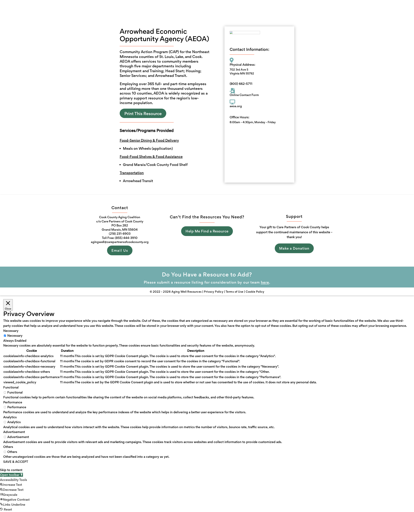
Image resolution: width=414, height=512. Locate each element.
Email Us (119, 250)
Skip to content (11, 470)
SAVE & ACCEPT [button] (15, 462)
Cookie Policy (255, 291)
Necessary (14, 336)
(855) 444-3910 (126, 238)
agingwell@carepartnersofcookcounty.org (119, 242)
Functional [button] (11, 387)
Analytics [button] (10, 417)
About (166, 10)
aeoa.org (236, 106)
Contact (225, 10)
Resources (186, 10)
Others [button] (8, 447)
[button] (11, 475)
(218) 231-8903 (120, 234)
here (265, 282)
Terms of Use (235, 291)
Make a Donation (294, 248)
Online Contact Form (244, 95)
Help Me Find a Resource (207, 231)
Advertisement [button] (14, 432)
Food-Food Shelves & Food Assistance (151, 156)
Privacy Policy (213, 291)
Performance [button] (12, 402)
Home (153, 10)
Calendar (208, 10)
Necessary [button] (10, 331)
